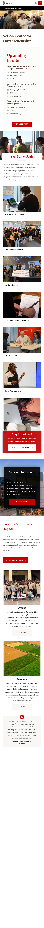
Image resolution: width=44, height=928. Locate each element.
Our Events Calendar (14, 250)
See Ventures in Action (14, 560)
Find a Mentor (11, 356)
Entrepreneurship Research (17, 320)
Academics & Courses (14, 214)
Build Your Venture (13, 391)
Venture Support (12, 285)
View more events (22, 124)
